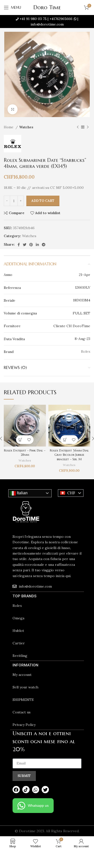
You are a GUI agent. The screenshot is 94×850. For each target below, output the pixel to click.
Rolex (17, 605)
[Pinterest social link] (31, 244)
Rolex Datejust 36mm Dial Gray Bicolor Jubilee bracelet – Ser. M (69, 455)
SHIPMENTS (23, 699)
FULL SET (81, 313)
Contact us (22, 712)
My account (22, 674)
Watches (26, 127)
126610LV (82, 287)
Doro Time (47, 7)
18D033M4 (81, 300)
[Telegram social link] (43, 244)
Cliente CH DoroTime (71, 326)
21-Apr (84, 274)
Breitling (20, 655)
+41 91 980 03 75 (33, 19)
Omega (18, 618)
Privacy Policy (24, 724)
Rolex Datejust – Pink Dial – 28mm (24, 453)
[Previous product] (77, 127)
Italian (22, 493)
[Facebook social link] (18, 244)
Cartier (19, 643)
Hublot (18, 630)
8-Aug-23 (82, 338)
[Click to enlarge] (13, 109)
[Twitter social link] (24, 244)
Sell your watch (25, 687)
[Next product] (87, 127)
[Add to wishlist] (29, 439)
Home (9, 127)
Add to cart (42, 201)
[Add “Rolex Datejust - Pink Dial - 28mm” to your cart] (20, 439)
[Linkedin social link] (37, 244)
